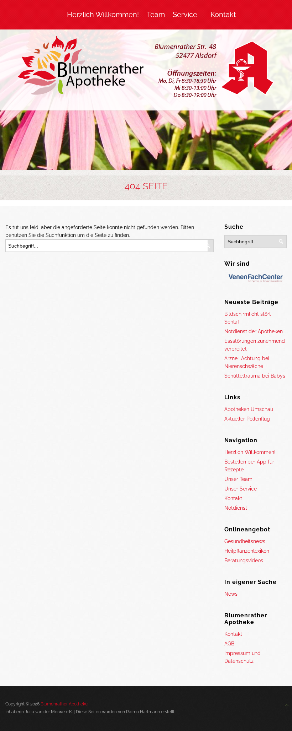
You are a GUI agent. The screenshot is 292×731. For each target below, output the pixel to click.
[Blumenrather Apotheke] (146, 68)
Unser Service (240, 489)
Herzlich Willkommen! (103, 14)
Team (156, 14)
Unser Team (238, 479)
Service (185, 14)
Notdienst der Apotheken (253, 331)
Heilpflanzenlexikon (246, 551)
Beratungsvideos (243, 560)
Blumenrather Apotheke (64, 704)
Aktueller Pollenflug (247, 419)
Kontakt (223, 14)
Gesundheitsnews (244, 541)
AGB (229, 643)
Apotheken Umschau (248, 409)
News (231, 594)
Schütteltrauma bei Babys (254, 376)
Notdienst (235, 508)
